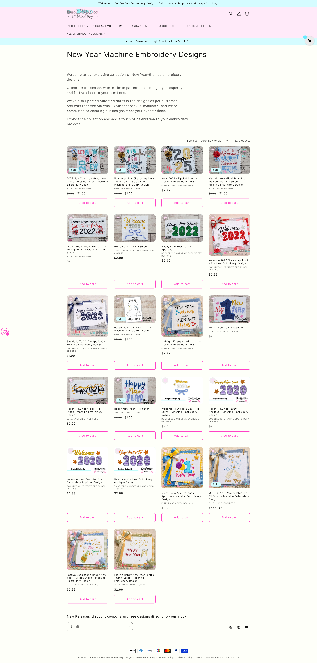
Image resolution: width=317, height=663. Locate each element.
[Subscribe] (129, 626)
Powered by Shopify (144, 657)
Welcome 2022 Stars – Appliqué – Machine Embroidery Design (228, 262)
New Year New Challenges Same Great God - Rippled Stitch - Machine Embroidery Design (134, 181)
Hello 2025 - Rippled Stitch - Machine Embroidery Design (179, 180)
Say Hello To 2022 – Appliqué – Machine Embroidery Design (86, 343)
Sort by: (192, 140)
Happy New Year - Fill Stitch (132, 408)
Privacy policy (184, 657)
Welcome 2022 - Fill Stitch (130, 246)
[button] (77, 26)
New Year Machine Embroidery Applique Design (133, 481)
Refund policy (166, 657)
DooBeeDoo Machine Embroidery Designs (110, 657)
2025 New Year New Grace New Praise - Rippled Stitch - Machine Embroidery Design (87, 181)
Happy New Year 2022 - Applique (176, 248)
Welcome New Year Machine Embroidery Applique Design (84, 481)
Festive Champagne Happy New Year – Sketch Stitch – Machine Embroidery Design (86, 578)
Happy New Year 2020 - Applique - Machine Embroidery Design (228, 411)
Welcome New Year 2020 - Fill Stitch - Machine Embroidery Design (180, 411)
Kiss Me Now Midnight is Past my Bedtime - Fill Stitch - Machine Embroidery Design (227, 181)
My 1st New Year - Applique (226, 327)
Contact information (228, 657)
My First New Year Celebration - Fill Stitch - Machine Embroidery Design (229, 496)
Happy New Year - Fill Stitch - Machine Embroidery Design (133, 329)
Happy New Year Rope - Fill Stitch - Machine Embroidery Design (84, 411)
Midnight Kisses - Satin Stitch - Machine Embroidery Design (181, 343)
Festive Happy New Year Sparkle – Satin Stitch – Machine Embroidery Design (134, 578)
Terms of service (205, 657)
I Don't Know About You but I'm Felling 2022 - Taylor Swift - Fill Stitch (86, 249)
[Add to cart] (71, 150)
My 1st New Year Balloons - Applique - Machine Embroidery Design (181, 496)
